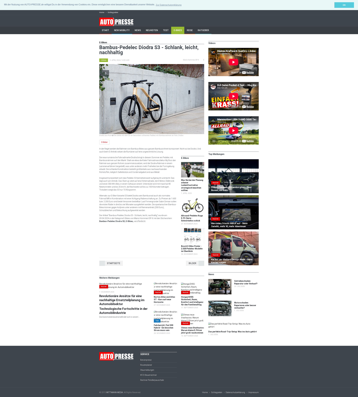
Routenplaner (146, 365)
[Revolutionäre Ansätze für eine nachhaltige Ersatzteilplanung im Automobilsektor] (124, 284)
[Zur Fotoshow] (151, 65)
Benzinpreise (145, 360)
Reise (190, 30)
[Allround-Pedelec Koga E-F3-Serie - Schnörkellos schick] (192, 199)
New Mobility (122, 30)
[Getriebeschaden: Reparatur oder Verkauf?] (219, 280)
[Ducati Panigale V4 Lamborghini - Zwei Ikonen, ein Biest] (233, 161)
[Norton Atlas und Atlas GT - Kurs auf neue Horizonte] (165, 284)
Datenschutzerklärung (235, 392)
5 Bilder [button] (104, 142)
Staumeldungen (147, 370)
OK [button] (344, 5)
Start (105, 30)
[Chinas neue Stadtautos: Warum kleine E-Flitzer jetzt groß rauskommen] (192, 315)
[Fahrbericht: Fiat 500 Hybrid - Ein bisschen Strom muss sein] (165, 312)
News (138, 30)
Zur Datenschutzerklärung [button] (169, 5)
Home (101, 12)
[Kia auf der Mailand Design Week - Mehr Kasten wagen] (233, 233)
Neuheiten (152, 30)
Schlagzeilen (113, 12)
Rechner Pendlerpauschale (152, 380)
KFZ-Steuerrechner (148, 375)
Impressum (254, 392)
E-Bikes (178, 30)
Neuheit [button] (104, 287)
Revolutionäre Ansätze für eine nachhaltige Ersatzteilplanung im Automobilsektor (121, 300)
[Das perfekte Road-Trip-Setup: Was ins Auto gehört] (232, 324)
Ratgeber (203, 30)
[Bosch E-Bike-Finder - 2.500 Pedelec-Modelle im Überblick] (192, 229)
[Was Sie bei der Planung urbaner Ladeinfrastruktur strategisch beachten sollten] (192, 163)
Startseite (113, 263)
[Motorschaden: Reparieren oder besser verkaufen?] (219, 302)
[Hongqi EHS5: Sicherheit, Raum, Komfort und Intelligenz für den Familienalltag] (192, 284)
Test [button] (157, 321)
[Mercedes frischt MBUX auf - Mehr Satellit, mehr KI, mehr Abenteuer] (233, 197)
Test (166, 30)
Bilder (192, 263)
